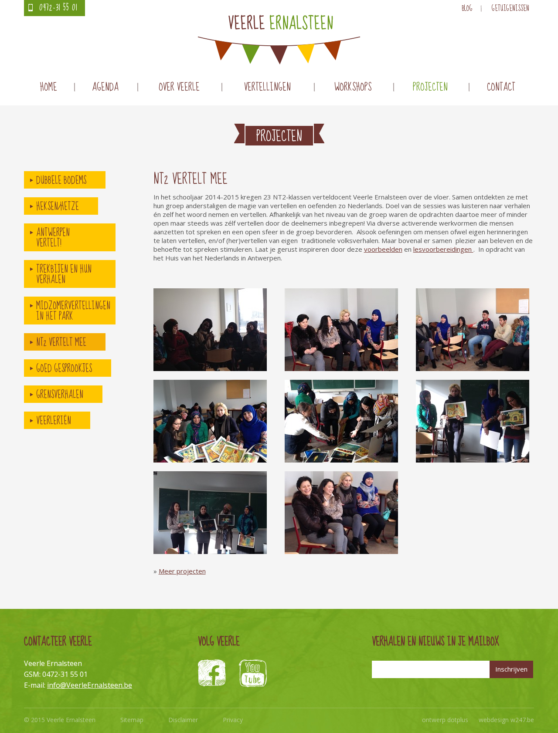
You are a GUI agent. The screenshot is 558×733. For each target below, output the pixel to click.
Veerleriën (53, 420)
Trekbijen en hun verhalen (64, 274)
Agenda (105, 87)
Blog (467, 8)
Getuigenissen (510, 8)
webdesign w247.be (506, 720)
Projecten (430, 87)
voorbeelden (383, 249)
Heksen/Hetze (57, 206)
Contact (501, 87)
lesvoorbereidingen (443, 249)
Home (48, 87)
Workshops (353, 87)
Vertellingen (267, 87)
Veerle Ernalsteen (279, 39)
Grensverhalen (59, 394)
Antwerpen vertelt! (53, 237)
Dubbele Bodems (61, 180)
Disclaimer (183, 720)
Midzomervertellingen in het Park (73, 310)
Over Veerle (179, 87)
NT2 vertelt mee (61, 342)
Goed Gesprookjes (64, 368)
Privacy (233, 720)
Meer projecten (182, 571)
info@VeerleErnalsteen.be (89, 685)
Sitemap (131, 720)
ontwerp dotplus (445, 720)
